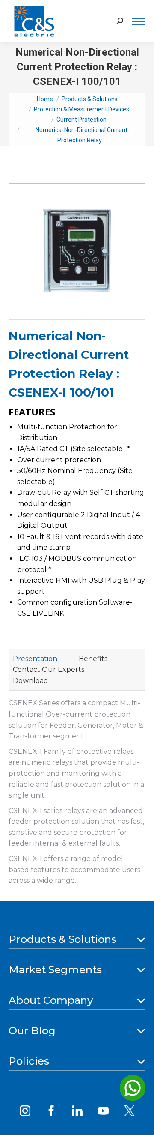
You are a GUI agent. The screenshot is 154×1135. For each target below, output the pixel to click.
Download (30, 681)
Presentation (35, 659)
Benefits (93, 659)
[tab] (35, 659)
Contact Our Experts (48, 669)
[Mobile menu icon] (138, 21)
